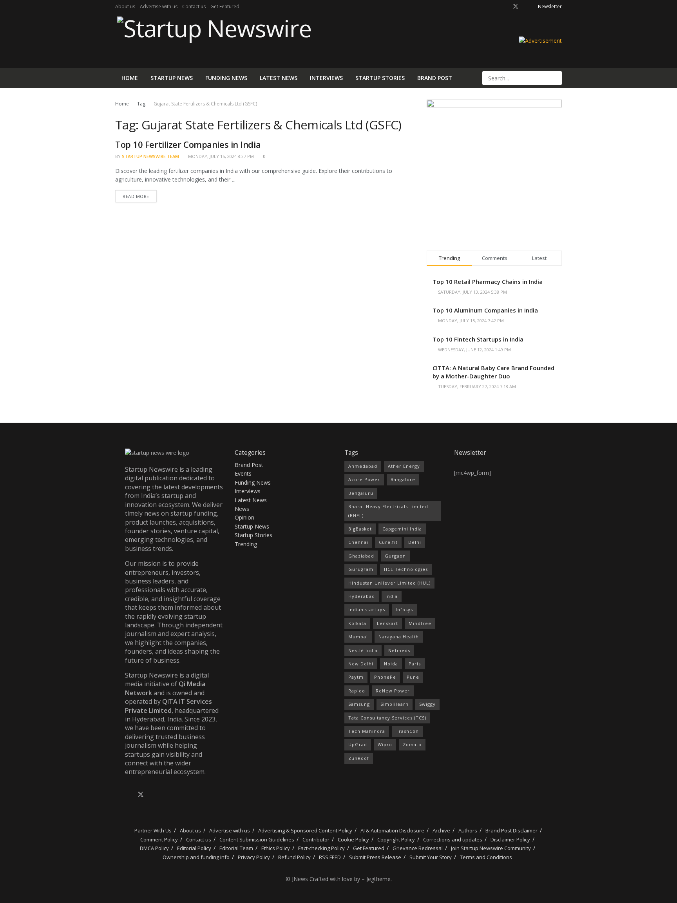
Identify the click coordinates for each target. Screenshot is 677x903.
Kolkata (357, 623)
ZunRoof (358, 758)
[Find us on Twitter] (515, 6)
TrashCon (407, 731)
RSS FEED (330, 857)
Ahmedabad (362, 466)
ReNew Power (393, 691)
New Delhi (360, 664)
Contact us (194, 6)
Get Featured (224, 6)
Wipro (385, 744)
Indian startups (366, 609)
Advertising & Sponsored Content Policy (305, 830)
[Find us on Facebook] (505, 6)
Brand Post (434, 78)
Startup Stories (380, 78)
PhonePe (385, 677)
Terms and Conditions (486, 857)
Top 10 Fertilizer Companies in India (188, 144)
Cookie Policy (353, 839)
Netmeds (399, 650)
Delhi (414, 542)
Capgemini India (402, 529)
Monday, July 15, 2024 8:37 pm (220, 156)
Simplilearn (394, 704)
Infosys (404, 609)
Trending (246, 544)
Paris (415, 664)
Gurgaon (395, 556)
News (242, 508)
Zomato (412, 744)
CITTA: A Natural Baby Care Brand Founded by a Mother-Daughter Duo (493, 372)
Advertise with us (158, 6)
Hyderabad (361, 596)
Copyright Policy (396, 839)
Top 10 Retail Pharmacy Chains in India (488, 281)
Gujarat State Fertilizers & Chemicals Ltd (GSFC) (205, 103)
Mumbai (358, 637)
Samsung (359, 704)
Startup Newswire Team (150, 156)
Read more (140, 194)
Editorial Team (236, 848)
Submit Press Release (375, 857)
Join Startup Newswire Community (491, 848)
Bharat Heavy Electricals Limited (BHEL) (388, 510)
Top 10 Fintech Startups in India (478, 339)
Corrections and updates (452, 839)
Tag (141, 103)
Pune (413, 677)
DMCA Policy (154, 848)
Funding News (226, 78)
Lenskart (387, 623)
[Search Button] (555, 78)
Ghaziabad (361, 556)
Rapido (356, 691)
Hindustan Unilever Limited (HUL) (389, 583)
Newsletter (550, 6)
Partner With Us (152, 830)
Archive (441, 830)
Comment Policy (159, 839)
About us (125, 6)
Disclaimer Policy (510, 839)
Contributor (315, 839)
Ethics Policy (275, 848)
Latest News (278, 78)
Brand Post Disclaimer (511, 830)
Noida (391, 664)
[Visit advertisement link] (540, 40)
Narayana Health (398, 637)
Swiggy (427, 704)
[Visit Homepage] (213, 40)
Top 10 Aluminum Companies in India (485, 310)
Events (243, 473)
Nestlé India (363, 650)
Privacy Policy (254, 857)
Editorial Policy (194, 848)
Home (129, 78)
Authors (467, 830)
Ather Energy (404, 466)
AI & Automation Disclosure (392, 830)
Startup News (171, 78)
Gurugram (360, 569)
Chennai (358, 542)
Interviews (326, 78)
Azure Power (364, 479)
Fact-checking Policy (321, 848)
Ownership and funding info (196, 857)
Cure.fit (388, 542)
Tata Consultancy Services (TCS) (387, 718)
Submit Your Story (430, 857)
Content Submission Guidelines (256, 839)
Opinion (244, 517)
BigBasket (360, 529)
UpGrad (357, 744)
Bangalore (403, 479)
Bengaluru (360, 493)
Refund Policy (294, 857)
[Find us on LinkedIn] (526, 6)
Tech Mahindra (366, 731)
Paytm (356, 677)
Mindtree (420, 623)
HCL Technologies (406, 569)
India (392, 596)
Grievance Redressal (418, 848)
